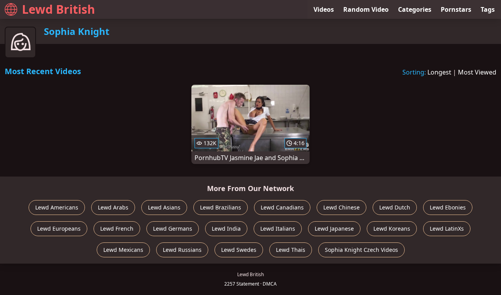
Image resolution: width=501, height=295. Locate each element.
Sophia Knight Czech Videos (361, 249)
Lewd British (58, 9)
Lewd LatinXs (447, 228)
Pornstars (456, 9)
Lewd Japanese (334, 228)
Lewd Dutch (394, 207)
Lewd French (116, 228)
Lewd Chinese (341, 207)
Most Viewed (477, 72)
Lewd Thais (290, 249)
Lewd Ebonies (448, 207)
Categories (414, 9)
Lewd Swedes (238, 249)
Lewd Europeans (59, 228)
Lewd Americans (56, 207)
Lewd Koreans (391, 228)
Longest (439, 72)
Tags (488, 9)
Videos (324, 9)
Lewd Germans (172, 228)
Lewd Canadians (282, 207)
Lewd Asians (164, 207)
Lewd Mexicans (123, 249)
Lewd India (226, 228)
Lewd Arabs (113, 207)
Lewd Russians (182, 249)
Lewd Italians (277, 228)
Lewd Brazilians (220, 207)
